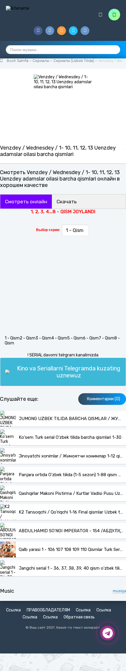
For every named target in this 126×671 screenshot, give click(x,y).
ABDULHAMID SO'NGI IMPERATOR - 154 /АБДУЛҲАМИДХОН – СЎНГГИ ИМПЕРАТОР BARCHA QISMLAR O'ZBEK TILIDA (71, 530)
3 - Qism (43, 338)
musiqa (119, 591)
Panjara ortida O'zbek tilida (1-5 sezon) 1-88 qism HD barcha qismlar (71, 474)
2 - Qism (27, 338)
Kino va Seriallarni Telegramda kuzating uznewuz (68, 372)
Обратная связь (79, 617)
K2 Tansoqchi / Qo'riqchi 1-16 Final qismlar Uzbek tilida (71, 512)
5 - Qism (75, 338)
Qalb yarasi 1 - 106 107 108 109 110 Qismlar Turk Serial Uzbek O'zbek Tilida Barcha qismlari (71, 549)
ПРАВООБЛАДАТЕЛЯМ (48, 610)
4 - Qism (59, 338)
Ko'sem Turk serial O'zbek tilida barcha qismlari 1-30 (70, 437)
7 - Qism (106, 338)
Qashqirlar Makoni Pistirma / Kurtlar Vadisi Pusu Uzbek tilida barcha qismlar (71, 493)
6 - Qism (91, 338)
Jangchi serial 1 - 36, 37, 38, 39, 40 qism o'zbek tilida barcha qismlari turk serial (71, 568)
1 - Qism (12, 338)
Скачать (67, 201)
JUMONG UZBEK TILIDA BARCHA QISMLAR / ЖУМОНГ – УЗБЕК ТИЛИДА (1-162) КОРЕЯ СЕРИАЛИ (71, 418)
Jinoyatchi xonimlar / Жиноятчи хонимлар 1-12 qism (71, 456)
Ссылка (13, 610)
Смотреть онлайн (26, 201)
